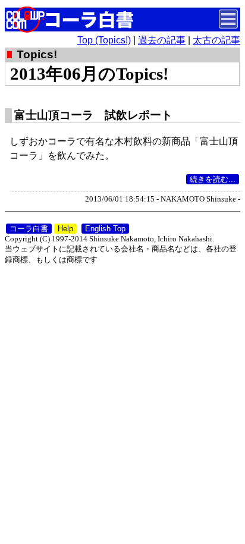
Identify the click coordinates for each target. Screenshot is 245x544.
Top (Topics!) (104, 40)
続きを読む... (212, 179)
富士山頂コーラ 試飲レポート (93, 115)
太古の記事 (216, 40)
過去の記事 (162, 40)
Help (65, 228)
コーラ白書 (29, 228)
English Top (105, 228)
